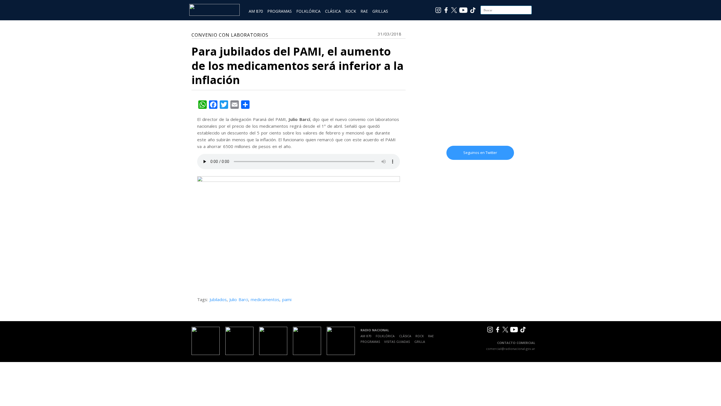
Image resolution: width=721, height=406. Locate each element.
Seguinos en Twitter (480, 152)
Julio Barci (238, 299)
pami (286, 299)
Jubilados (218, 299)
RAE (364, 11)
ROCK (350, 11)
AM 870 (256, 11)
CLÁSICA (333, 11)
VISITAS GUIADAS (397, 341)
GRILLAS (380, 11)
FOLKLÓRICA (308, 11)
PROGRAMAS (279, 11)
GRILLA (419, 341)
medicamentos (265, 299)
